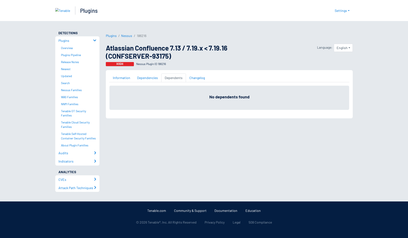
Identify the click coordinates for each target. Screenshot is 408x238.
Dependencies (147, 78)
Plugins (89, 10)
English (342, 48)
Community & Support (190, 210)
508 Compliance (260, 222)
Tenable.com (156, 210)
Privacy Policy (215, 222)
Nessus (126, 36)
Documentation (225, 210)
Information (121, 78)
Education (253, 210)
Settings (341, 10)
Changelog (197, 78)
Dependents (174, 78)
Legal (237, 222)
